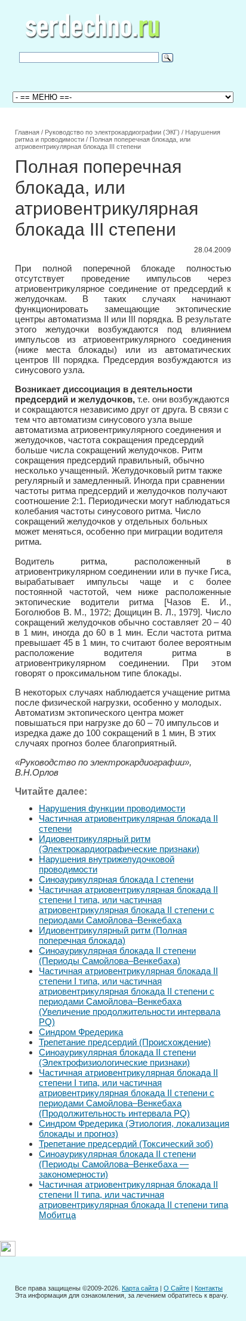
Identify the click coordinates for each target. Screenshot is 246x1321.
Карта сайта (140, 1288)
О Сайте (176, 1288)
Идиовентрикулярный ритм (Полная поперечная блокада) (113, 935)
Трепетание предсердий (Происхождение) (125, 1042)
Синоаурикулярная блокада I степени (116, 879)
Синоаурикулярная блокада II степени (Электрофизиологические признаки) (117, 1057)
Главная (27, 132)
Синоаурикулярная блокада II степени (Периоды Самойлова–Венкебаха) (117, 955)
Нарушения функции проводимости (112, 808)
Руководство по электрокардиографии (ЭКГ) (112, 132)
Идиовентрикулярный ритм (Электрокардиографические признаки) (119, 844)
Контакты (209, 1288)
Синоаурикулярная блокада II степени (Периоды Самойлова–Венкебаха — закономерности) (117, 1164)
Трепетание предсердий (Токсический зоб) (126, 1144)
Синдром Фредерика (81, 1032)
